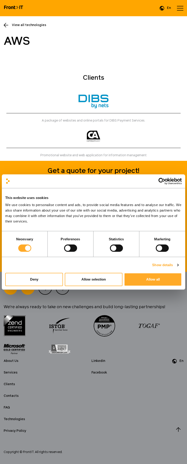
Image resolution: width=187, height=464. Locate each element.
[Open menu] (180, 8)
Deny (34, 279)
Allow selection (93, 279)
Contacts (11, 396)
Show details (162, 265)
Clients (9, 384)
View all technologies (29, 25)
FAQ (7, 407)
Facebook (99, 372)
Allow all (153, 279)
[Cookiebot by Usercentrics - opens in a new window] (162, 181)
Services (11, 372)
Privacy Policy (15, 430)
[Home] (13, 8)
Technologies (14, 419)
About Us (11, 361)
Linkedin (98, 361)
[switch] (70, 248)
